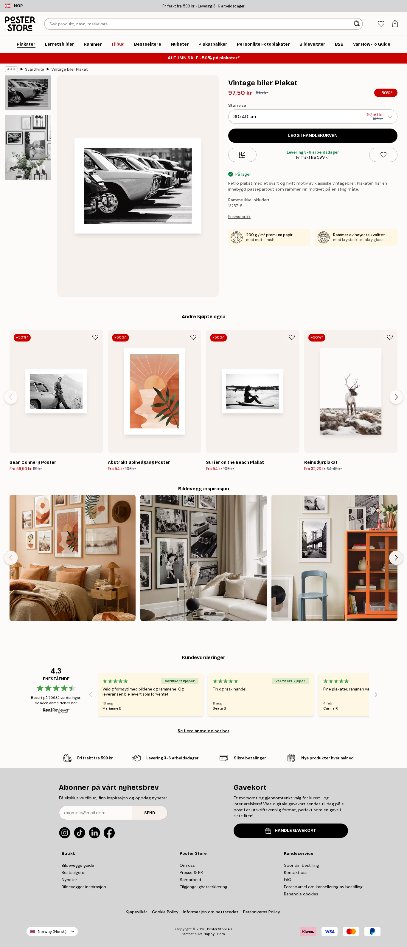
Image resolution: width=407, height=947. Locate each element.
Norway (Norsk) (52, 931)
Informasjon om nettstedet (210, 911)
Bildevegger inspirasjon (84, 886)
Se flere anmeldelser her (203, 730)
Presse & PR (191, 872)
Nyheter (69, 879)
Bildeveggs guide (78, 865)
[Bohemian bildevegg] (73, 558)
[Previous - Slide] (11, 397)
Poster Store (217, 929)
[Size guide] (242, 155)
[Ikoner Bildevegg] (203, 558)
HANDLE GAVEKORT (295, 830)
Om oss (187, 865)
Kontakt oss (295, 872)
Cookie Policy (165, 911)
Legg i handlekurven (313, 135)
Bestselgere (73, 872)
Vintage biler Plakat (69, 69)
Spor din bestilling (301, 865)
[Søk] (357, 24)
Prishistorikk (239, 216)
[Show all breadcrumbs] (11, 69)
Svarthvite (34, 69)
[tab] (381, 24)
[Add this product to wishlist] (383, 155)
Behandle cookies (301, 894)
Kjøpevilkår (136, 911)
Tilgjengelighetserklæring (203, 886)
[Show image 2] (28, 147)
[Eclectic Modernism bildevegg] (334, 558)
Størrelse (237, 105)
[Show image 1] (28, 92)
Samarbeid (190, 879)
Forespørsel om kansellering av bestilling (323, 886)
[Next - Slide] (396, 397)
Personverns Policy (262, 911)
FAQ (287, 879)
